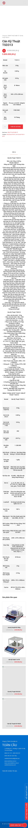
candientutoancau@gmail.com (12, 758)
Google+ (11, 774)
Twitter (7, 774)
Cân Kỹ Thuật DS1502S (14, 723)
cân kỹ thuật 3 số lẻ (14, 659)
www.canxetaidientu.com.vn (11, 763)
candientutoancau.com (10, 765)
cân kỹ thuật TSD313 (10, 134)
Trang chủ (4, 35)
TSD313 (16, 60)
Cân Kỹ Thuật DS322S (14, 691)
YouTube (16, 774)
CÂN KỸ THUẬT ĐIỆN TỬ (13, 35)
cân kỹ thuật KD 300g (14, 627)
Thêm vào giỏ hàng (15, 126)
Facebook (3, 774)
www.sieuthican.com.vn (10, 761)
